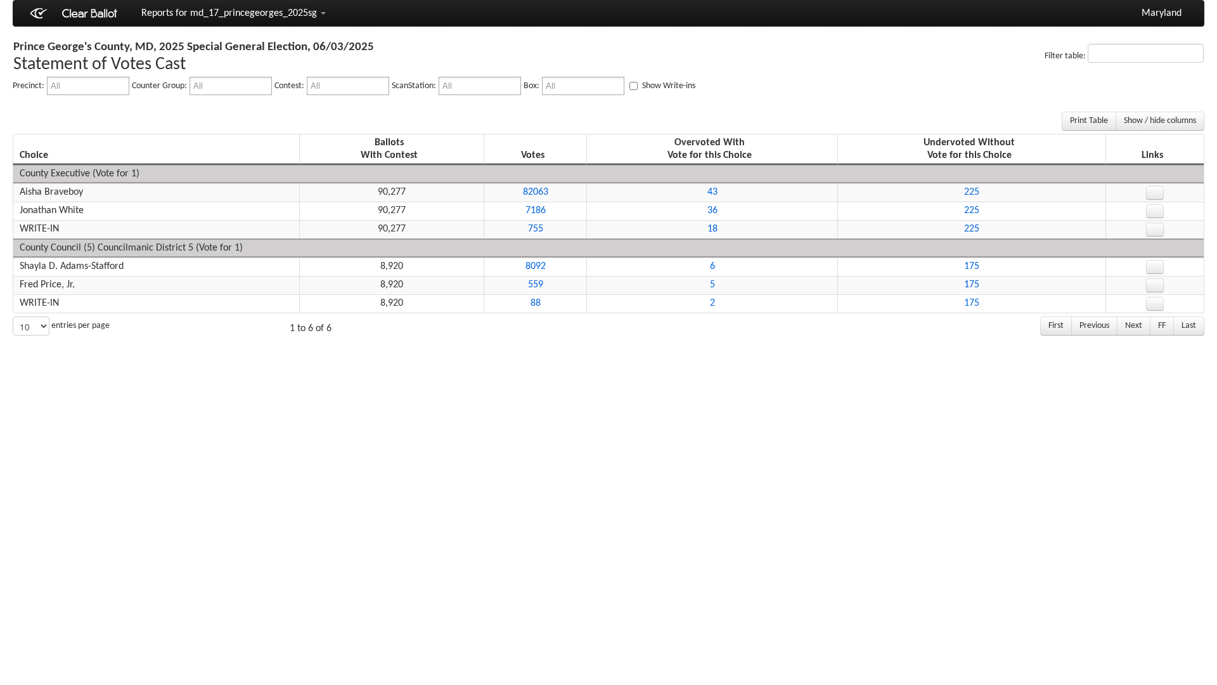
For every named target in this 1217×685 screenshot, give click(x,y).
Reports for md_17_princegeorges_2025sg (230, 13)
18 (712, 229)
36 (712, 211)
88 (536, 303)
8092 (535, 266)
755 (535, 229)
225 (971, 192)
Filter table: (1066, 56)
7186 (535, 211)
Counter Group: (159, 86)
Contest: (289, 86)
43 (712, 192)
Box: (531, 86)
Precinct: (28, 86)
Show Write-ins (667, 86)
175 (971, 266)
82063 (535, 192)
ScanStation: (414, 86)
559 (535, 285)
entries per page (79, 325)
